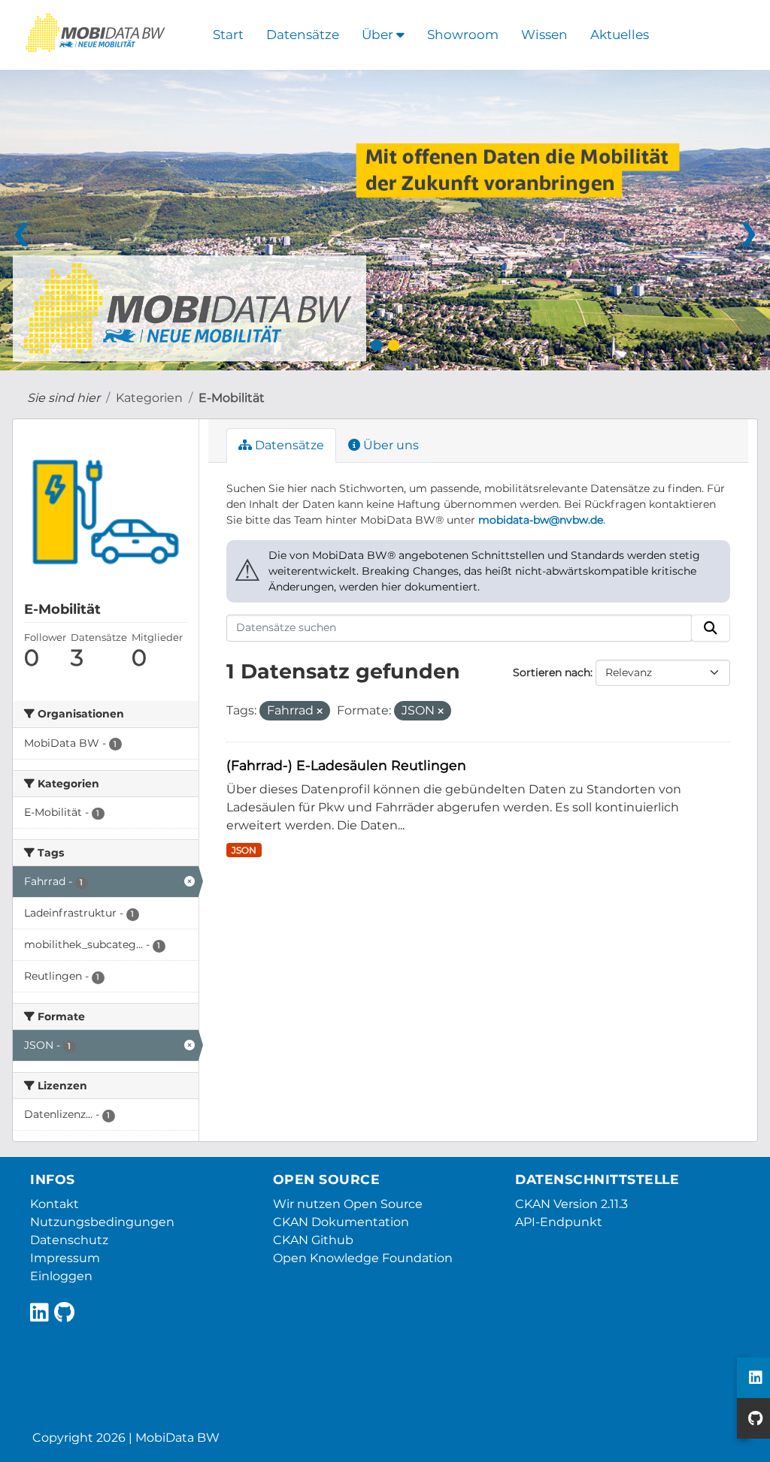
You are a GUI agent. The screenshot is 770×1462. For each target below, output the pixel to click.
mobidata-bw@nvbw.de (540, 520)
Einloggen (61, 1276)
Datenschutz (69, 1240)
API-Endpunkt (558, 1222)
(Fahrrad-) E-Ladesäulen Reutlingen (346, 765)
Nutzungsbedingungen (102, 1222)
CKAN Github (313, 1240)
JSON (244, 850)
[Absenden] (710, 628)
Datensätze (302, 34)
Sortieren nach (551, 672)
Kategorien (149, 398)
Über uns (389, 445)
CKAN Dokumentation (341, 1222)
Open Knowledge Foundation (363, 1258)
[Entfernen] (320, 711)
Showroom (463, 34)
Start (228, 34)
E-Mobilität (232, 398)
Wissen (544, 34)
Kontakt (54, 1204)
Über (379, 34)
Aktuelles (619, 34)
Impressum (65, 1258)
